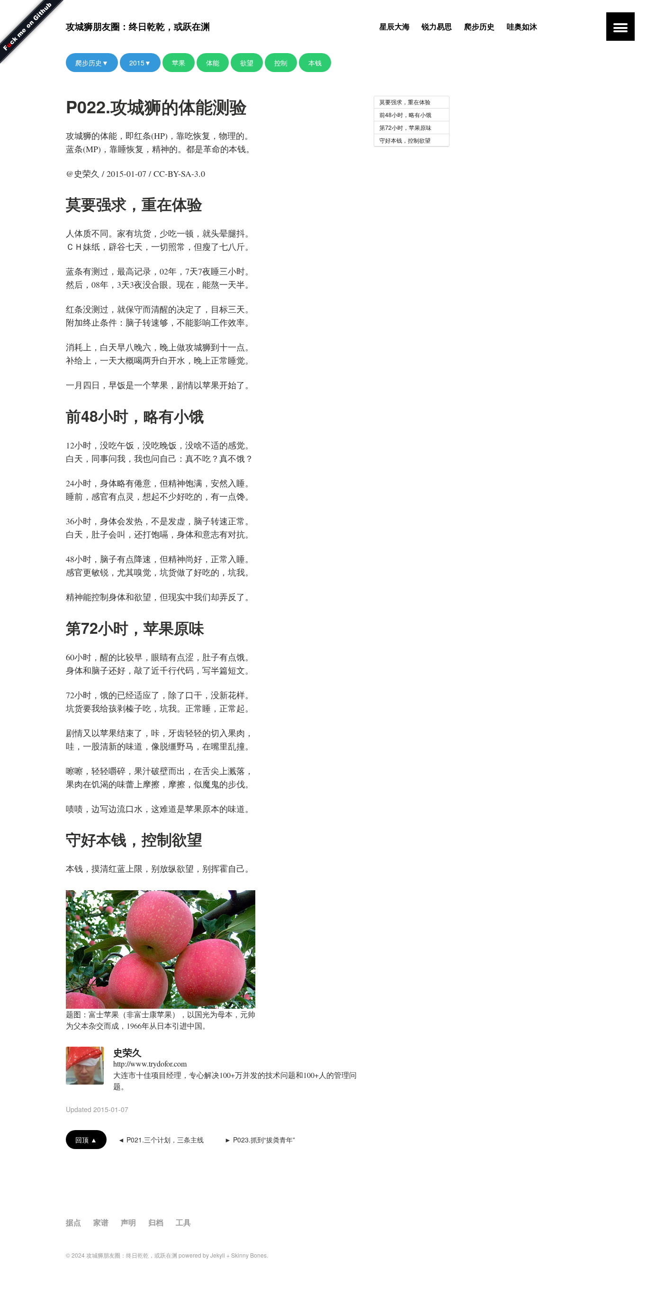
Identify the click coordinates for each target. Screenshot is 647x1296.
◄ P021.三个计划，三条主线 (161, 1139)
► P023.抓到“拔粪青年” (260, 1139)
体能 (212, 62)
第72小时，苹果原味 (405, 127)
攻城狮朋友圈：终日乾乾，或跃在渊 (138, 26)
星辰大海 (394, 26)
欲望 (246, 62)
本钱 (315, 62)
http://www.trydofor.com (150, 1063)
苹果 (178, 62)
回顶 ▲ (86, 1139)
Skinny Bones (249, 1255)
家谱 (100, 1222)
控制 (281, 62)
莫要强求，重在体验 (405, 102)
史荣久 (127, 1052)
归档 (155, 1222)
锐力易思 (437, 26)
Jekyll (217, 1255)
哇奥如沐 (522, 26)
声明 (128, 1222)
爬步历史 (479, 26)
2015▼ (140, 62)
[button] (620, 26)
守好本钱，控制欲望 (405, 140)
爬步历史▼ (91, 62)
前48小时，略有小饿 (405, 114)
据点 (73, 1222)
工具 (183, 1222)
